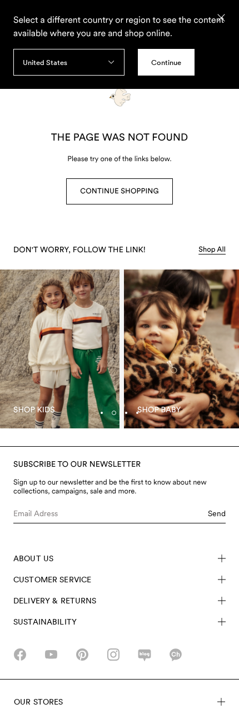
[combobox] (69, 62)
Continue (166, 62)
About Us (33, 558)
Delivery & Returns (55, 601)
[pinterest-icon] (82, 654)
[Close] (221, 17)
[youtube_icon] (51, 654)
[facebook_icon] (20, 654)
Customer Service (52, 579)
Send (217, 513)
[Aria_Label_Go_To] (60, 349)
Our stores (38, 701)
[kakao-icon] (175, 654)
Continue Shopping (119, 191)
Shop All (212, 250)
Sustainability (45, 622)
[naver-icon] (144, 654)
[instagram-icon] (113, 654)
